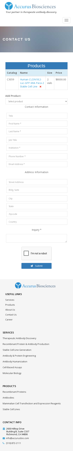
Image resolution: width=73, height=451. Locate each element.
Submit (39, 265)
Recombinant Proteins (14, 391)
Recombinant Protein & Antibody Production (26, 344)
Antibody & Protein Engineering (19, 355)
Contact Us (11, 314)
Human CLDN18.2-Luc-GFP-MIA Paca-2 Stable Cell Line (32, 83)
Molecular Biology (12, 373)
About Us (10, 309)
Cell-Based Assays (12, 367)
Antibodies (8, 397)
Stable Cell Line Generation (17, 349)
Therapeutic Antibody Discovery (19, 338)
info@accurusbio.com (17, 438)
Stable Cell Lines (11, 409)
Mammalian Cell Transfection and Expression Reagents (32, 403)
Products (10, 304)
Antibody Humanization (15, 361)
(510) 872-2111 (13, 443)
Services (9, 299)
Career (9, 319)
